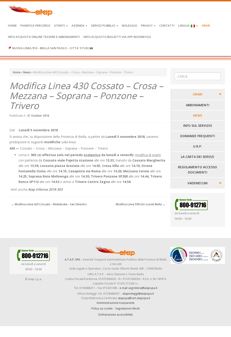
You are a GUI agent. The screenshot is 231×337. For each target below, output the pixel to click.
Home (12, 25)
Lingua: (184, 25)
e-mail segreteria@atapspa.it (138, 288)
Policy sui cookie (102, 308)
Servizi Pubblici (103, 25)
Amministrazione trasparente (115, 303)
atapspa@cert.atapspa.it (134, 298)
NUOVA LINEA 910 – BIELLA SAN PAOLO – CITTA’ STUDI (50, 48)
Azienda (78, 25)
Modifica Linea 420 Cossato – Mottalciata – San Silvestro (49, 204)
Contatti (167, 25)
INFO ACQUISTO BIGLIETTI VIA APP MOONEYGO (117, 37)
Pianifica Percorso (35, 25)
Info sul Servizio (197, 125)
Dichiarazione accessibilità (115, 314)
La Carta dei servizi (197, 157)
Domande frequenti (197, 136)
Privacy (147, 25)
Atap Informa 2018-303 (45, 189)
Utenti (60, 25)
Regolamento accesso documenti (197, 170)
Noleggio (129, 25)
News (26, 72)
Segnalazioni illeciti (127, 308)
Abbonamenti (197, 105)
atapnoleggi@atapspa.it (138, 293)
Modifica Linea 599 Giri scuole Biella (140, 204)
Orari (205, 25)
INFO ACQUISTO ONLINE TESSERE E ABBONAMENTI (44, 37)
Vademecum (197, 183)
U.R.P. (197, 146)
